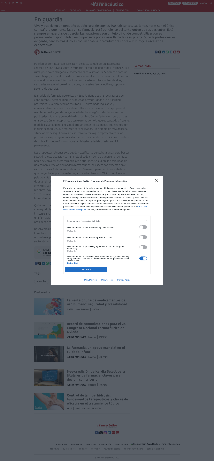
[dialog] (107, 230)
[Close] (157, 181)
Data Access (107, 280)
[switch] (143, 227)
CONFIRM (86, 269)
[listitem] (107, 220)
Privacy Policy (123, 280)
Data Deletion (90, 280)
